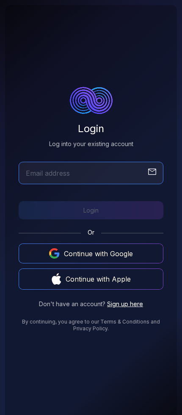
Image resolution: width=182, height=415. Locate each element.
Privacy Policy (90, 328)
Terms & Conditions (124, 321)
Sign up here (125, 303)
